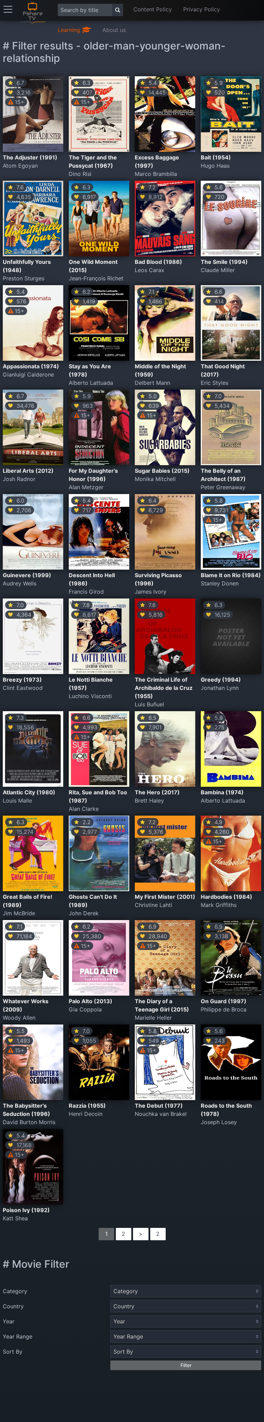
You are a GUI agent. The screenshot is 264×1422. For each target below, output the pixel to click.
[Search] (117, 10)
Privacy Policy (201, 9)
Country (13, 1306)
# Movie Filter (36, 1264)
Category (15, 1291)
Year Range (17, 1336)
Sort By (12, 1351)
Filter (185, 1365)
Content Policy (152, 9)
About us (114, 29)
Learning (70, 29)
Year (8, 1321)
